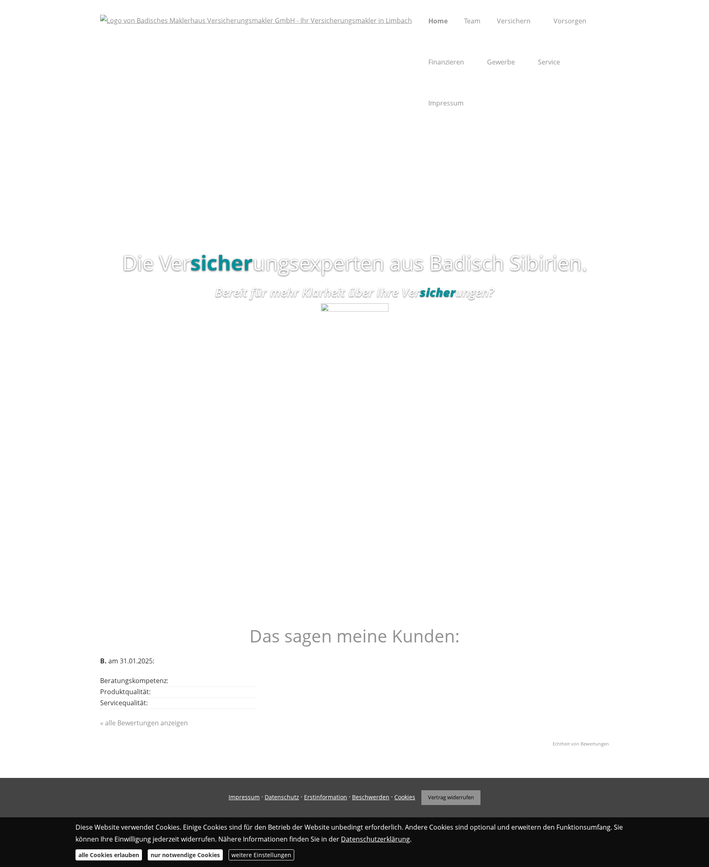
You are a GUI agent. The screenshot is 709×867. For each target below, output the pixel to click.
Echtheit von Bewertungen (581, 744)
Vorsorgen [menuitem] (569, 20)
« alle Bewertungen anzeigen (144, 722)
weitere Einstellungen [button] (261, 855)
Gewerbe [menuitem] (501, 62)
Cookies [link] (404, 797)
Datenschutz (282, 797)
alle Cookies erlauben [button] (108, 855)
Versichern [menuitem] (514, 20)
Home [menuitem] (438, 20)
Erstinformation (325, 797)
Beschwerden (370, 797)
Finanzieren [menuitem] (446, 62)
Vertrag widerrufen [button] (451, 797)
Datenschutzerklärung (375, 838)
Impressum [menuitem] (446, 103)
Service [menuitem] (549, 62)
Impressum (244, 797)
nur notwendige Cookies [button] (185, 855)
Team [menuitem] (472, 20)
